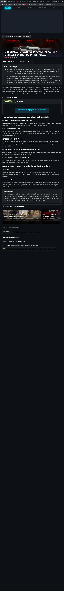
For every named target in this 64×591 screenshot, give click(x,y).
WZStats (6, 57)
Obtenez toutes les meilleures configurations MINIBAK (32, 110)
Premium (26, 32)
